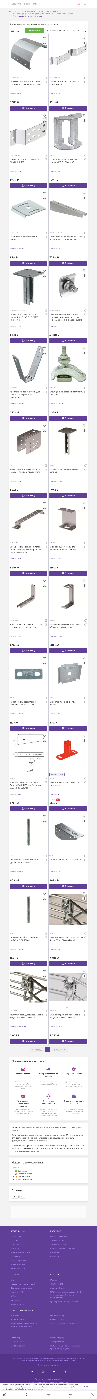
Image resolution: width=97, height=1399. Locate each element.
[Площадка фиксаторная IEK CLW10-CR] (28, 209)
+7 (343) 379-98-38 (18, 1320)
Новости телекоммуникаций (23, 1284)
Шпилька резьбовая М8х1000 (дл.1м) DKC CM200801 (24, 939)
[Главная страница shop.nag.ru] (10, 11)
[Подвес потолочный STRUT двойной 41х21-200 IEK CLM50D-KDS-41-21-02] (28, 286)
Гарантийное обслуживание (62, 1248)
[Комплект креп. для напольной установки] (68, 751)
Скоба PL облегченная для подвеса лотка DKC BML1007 (63, 548)
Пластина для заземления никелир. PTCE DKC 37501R (23, 703)
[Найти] (79, 4)
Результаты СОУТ (18, 1264)
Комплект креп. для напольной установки (64, 783)
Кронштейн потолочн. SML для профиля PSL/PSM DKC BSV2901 (25, 471)
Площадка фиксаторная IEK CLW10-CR (23, 238)
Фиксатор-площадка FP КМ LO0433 (62, 703)
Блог (13, 1280)
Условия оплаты (57, 1240)
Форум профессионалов (21, 1288)
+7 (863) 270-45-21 (57, 1320)
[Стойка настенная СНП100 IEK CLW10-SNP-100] (28, 131)
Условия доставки (58, 1244)
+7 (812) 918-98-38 (57, 1342)
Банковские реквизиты (21, 1252)
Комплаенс (55, 1252)
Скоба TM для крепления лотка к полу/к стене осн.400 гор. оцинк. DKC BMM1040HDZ (26, 550)
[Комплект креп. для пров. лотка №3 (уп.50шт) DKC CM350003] (68, 987)
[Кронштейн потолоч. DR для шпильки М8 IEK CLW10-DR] (68, 131)
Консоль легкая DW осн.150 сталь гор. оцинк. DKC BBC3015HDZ (26, 626)
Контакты (15, 1248)
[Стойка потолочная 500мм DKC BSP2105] (68, 441)
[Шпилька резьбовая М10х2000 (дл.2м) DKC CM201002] (28, 832)
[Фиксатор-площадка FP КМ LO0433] (68, 674)
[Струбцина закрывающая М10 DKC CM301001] (68, 364)
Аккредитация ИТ (18, 1269)
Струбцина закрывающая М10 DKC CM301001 (66, 393)
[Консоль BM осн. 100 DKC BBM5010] (68, 832)
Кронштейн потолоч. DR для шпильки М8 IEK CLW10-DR (63, 160)
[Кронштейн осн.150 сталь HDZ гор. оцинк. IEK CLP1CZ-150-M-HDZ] (68, 209)
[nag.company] (32, 1371)
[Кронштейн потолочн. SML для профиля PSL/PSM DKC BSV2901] (28, 441)
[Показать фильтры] (84, 30)
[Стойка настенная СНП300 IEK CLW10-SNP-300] (68, 54)
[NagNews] (54, 1371)
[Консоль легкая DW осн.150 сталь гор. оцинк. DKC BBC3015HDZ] (28, 596)
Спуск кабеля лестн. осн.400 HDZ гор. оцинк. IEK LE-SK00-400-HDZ (26, 83)
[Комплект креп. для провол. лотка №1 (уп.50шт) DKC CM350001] (68, 909)
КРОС (13, 1296)
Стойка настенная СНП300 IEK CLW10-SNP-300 (64, 83)
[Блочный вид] (12, 30)
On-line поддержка (58, 1236)
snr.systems (15, 1300)
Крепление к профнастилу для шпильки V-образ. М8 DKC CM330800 (25, 395)
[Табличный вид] (18, 30)
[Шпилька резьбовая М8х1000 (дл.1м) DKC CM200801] (28, 909)
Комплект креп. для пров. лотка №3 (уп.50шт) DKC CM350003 (64, 1016)
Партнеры (15, 1256)
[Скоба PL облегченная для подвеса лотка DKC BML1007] (68, 519)
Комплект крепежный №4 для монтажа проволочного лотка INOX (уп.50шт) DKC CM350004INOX (65, 317)
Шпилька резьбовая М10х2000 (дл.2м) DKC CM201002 (24, 861)
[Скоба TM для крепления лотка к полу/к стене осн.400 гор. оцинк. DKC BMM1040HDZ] (28, 519)
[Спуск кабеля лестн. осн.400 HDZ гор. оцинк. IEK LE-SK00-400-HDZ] (28, 54)
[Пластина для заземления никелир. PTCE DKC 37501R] (28, 674)
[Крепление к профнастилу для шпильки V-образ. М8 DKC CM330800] (28, 364)
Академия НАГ (17, 1292)
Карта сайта (55, 1256)
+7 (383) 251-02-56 (17, 1342)
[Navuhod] (43, 1371)
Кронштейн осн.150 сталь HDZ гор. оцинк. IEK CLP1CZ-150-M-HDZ (66, 238)
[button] (57, 30)
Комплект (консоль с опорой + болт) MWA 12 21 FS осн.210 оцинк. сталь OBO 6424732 (25, 785)
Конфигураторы (17, 1304)
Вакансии (15, 1244)
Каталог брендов (18, 1260)
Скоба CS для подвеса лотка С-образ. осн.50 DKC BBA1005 (64, 626)
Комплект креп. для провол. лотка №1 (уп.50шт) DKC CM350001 (66, 939)
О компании (16, 1236)
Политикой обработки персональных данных (26, 1389)
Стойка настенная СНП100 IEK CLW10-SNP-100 (24, 160)
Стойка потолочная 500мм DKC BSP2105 (64, 471)
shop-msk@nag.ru (57, 1288)
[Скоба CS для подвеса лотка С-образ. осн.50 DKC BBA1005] (68, 596)
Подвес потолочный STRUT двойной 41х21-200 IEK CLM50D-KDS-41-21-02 (24, 317)
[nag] (65, 1371)
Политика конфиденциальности (48, 1379)
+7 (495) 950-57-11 (56, 1284)
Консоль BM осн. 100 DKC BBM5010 (65, 860)
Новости (14, 1240)
